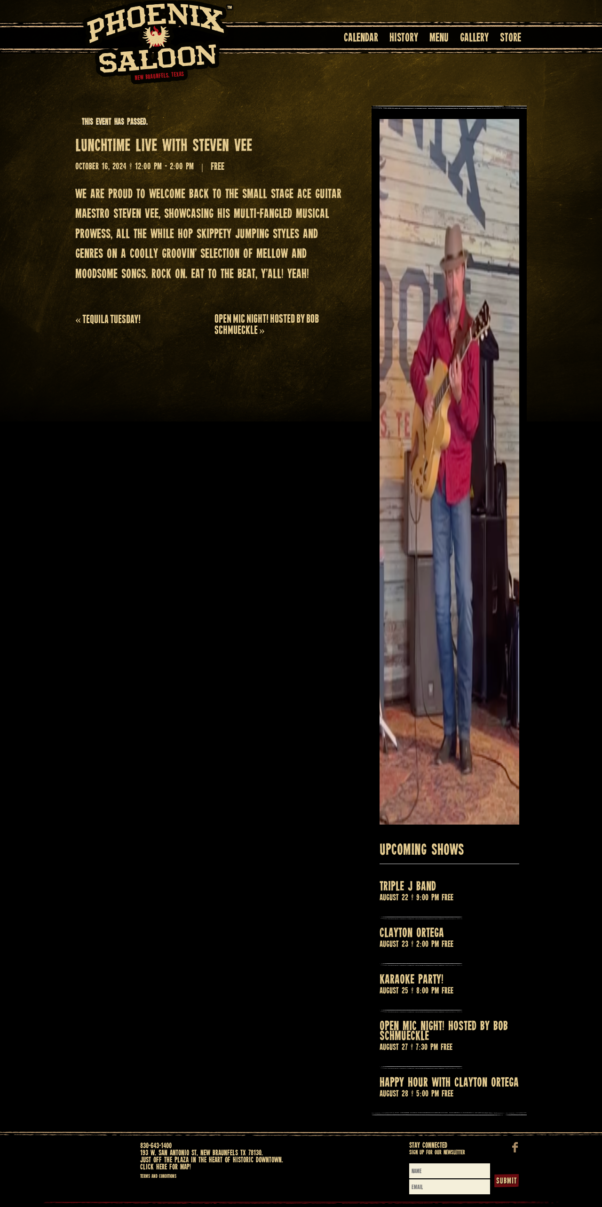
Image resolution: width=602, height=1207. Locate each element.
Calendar (361, 38)
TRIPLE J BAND (408, 887)
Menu (439, 38)
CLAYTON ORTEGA (412, 933)
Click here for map (165, 1167)
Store (510, 38)
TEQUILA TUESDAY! (108, 319)
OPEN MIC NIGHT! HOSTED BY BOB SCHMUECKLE (266, 324)
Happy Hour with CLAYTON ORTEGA (449, 1083)
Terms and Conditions (158, 1176)
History (403, 38)
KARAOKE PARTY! (412, 980)
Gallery (474, 38)
